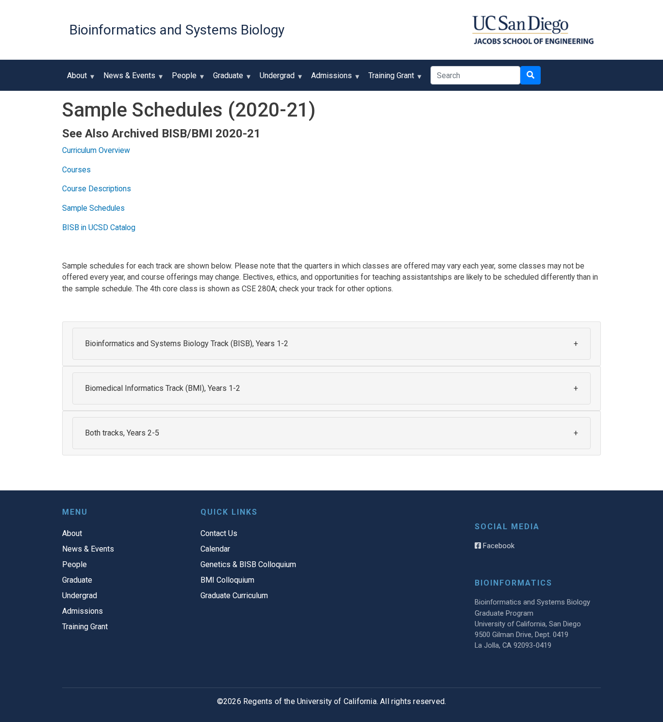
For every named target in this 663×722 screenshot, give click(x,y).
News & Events (127, 79)
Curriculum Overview (96, 150)
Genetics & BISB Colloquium (248, 564)
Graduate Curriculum (234, 595)
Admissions (329, 79)
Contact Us (218, 533)
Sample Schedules (93, 208)
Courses (76, 169)
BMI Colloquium (227, 580)
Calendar (215, 549)
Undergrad (275, 79)
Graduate (225, 79)
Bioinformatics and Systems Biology (176, 30)
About (74, 79)
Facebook (497, 545)
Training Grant (389, 79)
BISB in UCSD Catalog (98, 227)
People (182, 79)
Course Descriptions (96, 188)
